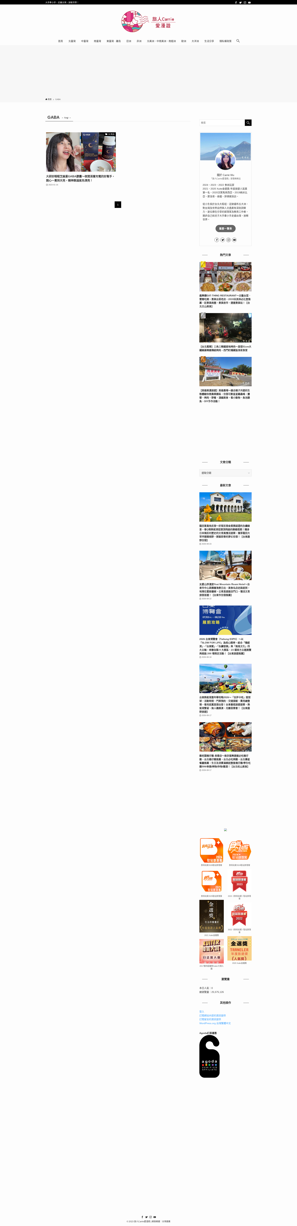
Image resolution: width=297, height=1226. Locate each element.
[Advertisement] (148, 72)
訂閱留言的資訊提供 (210, 1019)
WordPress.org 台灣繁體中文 (215, 1023)
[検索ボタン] (238, 41)
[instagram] (245, 2)
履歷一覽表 (225, 228)
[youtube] (249, 2)
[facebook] (236, 2)
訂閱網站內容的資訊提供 (212, 1015)
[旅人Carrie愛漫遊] (148, 21)
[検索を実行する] (248, 122)
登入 (201, 1011)
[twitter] (240, 2)
